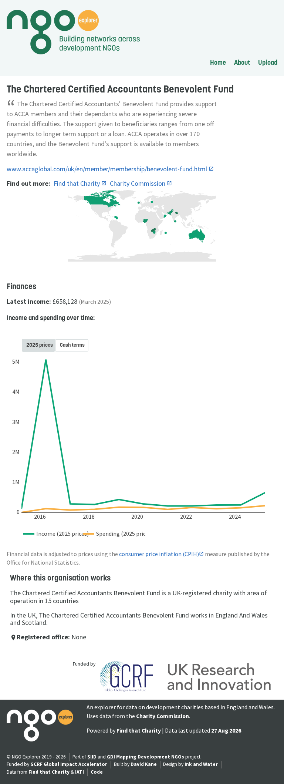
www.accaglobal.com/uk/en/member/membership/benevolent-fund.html (108, 169)
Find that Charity (77, 183)
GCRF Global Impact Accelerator (68, 764)
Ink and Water (201, 764)
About (242, 62)
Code (97, 772)
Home (218, 62)
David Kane (144, 764)
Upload (267, 62)
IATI (79, 772)
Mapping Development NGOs (150, 757)
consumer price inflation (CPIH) (159, 554)
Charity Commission (138, 183)
